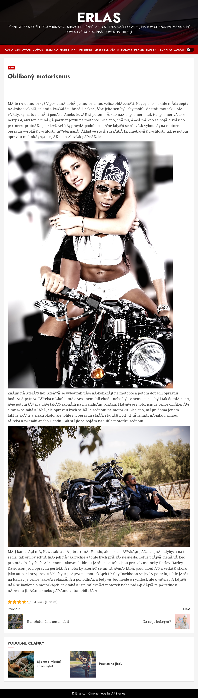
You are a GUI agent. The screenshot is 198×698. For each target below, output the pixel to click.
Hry (74, 50)
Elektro (51, 50)
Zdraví (179, 50)
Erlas (99, 18)
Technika (165, 50)
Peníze (139, 50)
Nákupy (126, 50)
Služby (151, 50)
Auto (9, 50)
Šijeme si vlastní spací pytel (49, 663)
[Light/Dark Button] (190, 50)
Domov (38, 50)
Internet (86, 50)
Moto (114, 50)
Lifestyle (101, 50)
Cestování (23, 50)
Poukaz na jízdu (110, 664)
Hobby (64, 50)
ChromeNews (97, 693)
